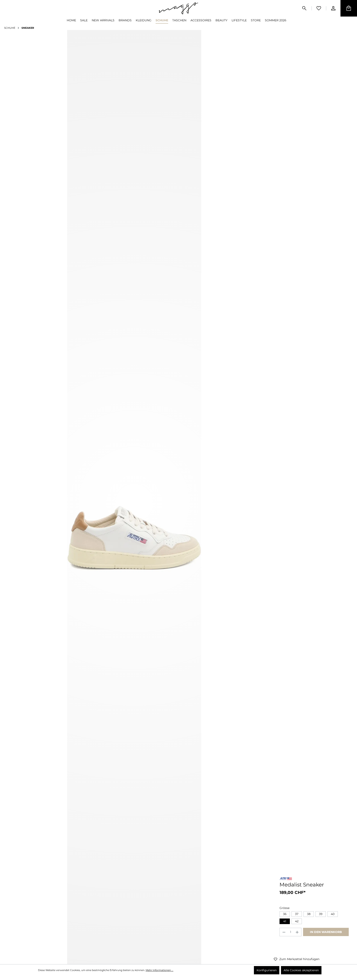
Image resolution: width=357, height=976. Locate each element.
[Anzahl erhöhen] (297, 932)
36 (285, 914)
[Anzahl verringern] (284, 932)
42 (297, 921)
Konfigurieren (267, 970)
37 (296, 914)
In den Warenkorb (326, 932)
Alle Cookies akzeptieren (301, 970)
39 (320, 914)
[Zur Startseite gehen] (178, 8)
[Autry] (286, 879)
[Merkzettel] (319, 8)
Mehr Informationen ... (159, 970)
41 (284, 921)
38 (309, 914)
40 (332, 914)
